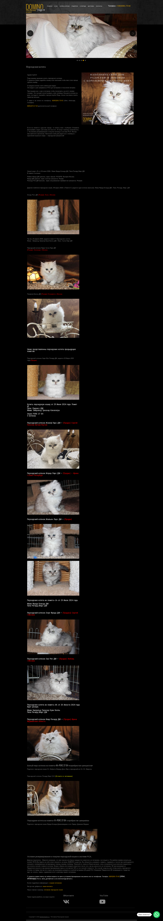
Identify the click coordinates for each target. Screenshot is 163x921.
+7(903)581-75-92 (123, 6)
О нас (56, 6)
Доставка (91, 6)
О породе (83, 6)
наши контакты (48, 886)
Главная (49, 6)
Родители (75, 6)
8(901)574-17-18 (32, 106)
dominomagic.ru (45, 917)
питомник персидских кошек (53, 890)
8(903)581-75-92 (57, 100)
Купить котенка (65, 6)
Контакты (99, 6)
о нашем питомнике (55, 883)
